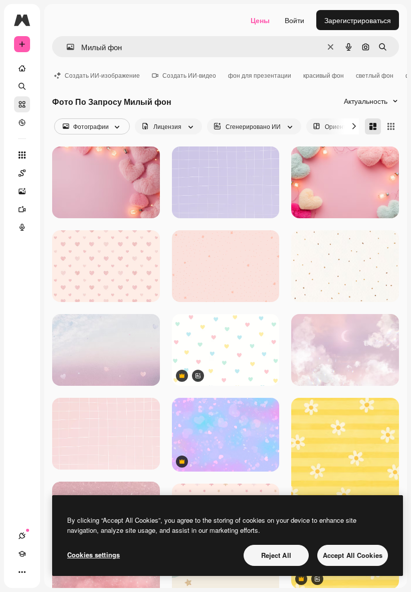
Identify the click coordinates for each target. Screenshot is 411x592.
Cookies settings (93, 554)
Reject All (276, 555)
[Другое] (22, 572)
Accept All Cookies (352, 555)
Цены (260, 20)
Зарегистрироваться (357, 20)
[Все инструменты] (22, 155)
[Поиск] (22, 86)
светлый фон (374, 75)
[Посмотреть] (22, 122)
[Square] (391, 126)
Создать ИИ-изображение (102, 75)
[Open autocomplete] (66, 47)
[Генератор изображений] (22, 191)
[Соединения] (22, 536)
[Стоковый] (22, 104)
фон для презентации (259, 75)
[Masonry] (373, 126)
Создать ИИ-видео (189, 75)
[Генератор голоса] (22, 227)
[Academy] (22, 554)
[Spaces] (22, 173)
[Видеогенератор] (22, 209)
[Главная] (22, 68)
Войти (294, 20)
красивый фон (323, 75)
